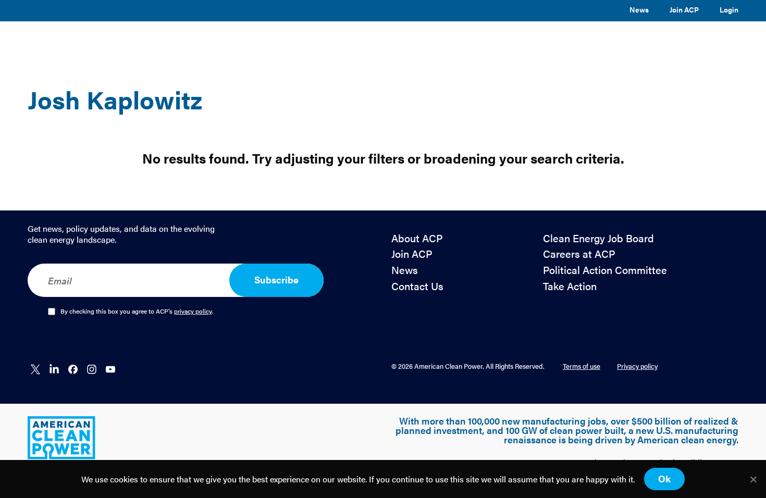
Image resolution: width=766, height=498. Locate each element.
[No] (753, 479)
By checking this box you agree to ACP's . (136, 311)
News (639, 9)
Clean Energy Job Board (598, 238)
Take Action (570, 286)
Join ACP (684, 9)
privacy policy (193, 311)
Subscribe (276, 279)
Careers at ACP (579, 254)
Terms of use (581, 366)
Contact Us (417, 286)
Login (729, 9)
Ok (664, 478)
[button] (277, 43)
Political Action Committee (605, 270)
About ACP (417, 238)
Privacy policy (637, 366)
